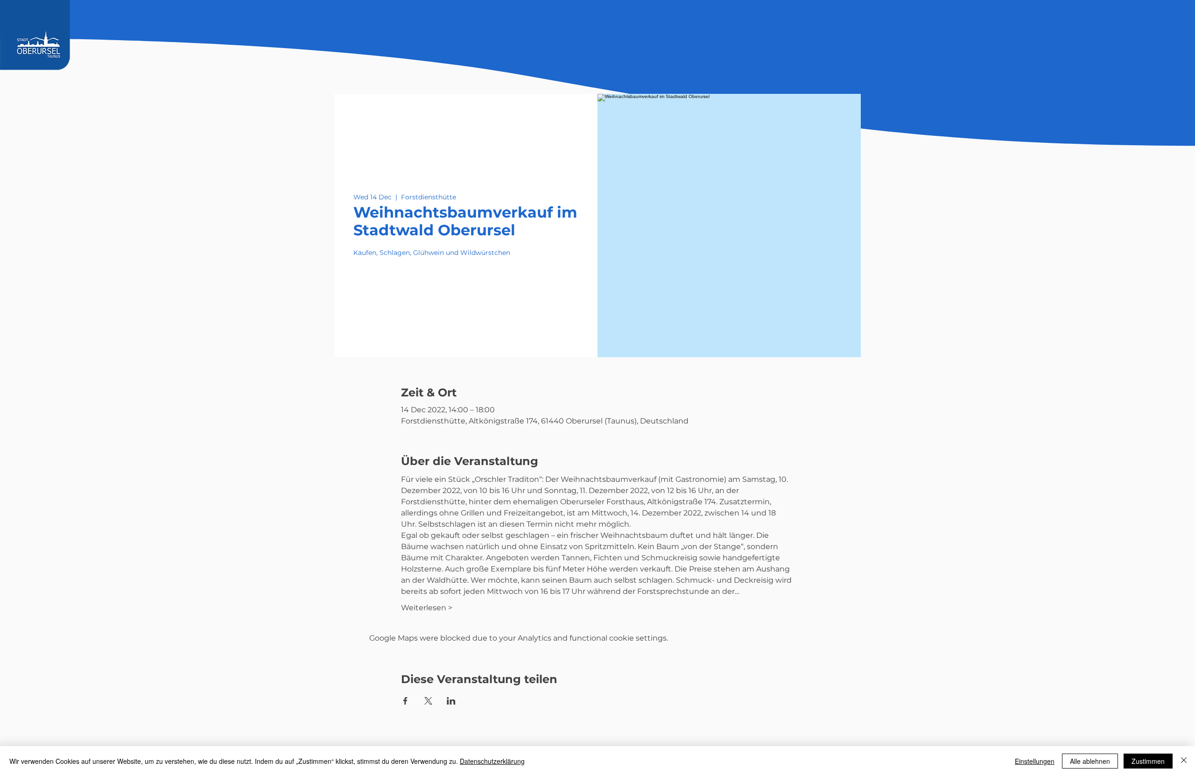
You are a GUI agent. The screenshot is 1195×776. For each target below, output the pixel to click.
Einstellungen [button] (1034, 761)
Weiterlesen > (426, 607)
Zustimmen (1148, 761)
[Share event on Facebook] (405, 701)
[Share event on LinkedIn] (451, 701)
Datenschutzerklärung (492, 761)
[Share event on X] (428, 701)
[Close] (1183, 761)
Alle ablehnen (1090, 761)
